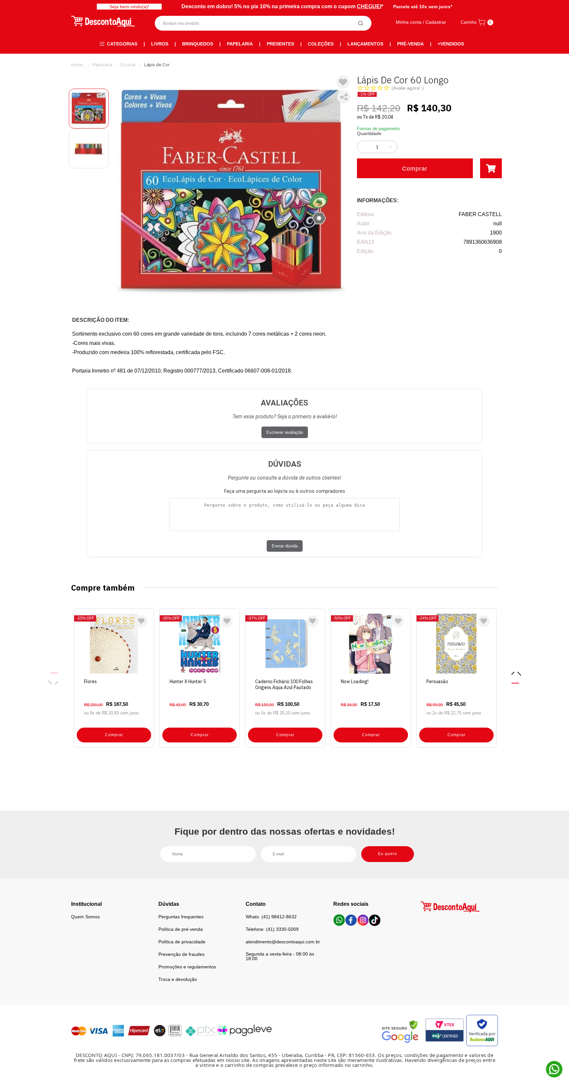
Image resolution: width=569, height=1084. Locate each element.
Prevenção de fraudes (181, 954)
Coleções (321, 43)
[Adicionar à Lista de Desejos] (343, 82)
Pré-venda (410, 43)
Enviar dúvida (285, 545)
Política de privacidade (181, 941)
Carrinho (468, 22)
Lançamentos (365, 43)
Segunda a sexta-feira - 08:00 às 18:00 (280, 956)
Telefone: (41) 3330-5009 (272, 929)
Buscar (360, 23)
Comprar (414, 168)
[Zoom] (89, 108)
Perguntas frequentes (180, 916)
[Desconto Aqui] (77, 64)
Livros (159, 43)
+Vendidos (451, 43)
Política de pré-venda (180, 929)
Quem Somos (85, 916)
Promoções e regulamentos (187, 966)
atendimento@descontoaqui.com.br (283, 941)
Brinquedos (197, 43)
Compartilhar (343, 96)
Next (516, 678)
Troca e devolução (177, 979)
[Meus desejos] (141, 621)
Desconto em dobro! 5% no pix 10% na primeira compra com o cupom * (282, 6)
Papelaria (240, 43)
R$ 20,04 (384, 117)
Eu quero (387, 853)
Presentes (280, 43)
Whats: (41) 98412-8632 (271, 916)
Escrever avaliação (284, 432)
